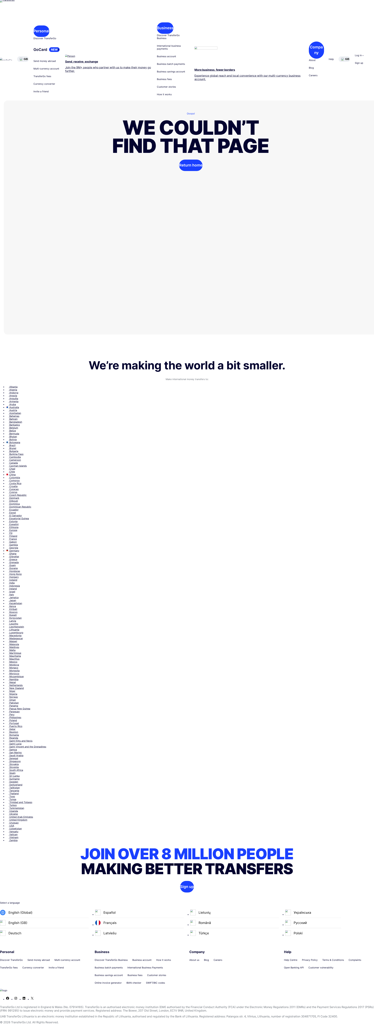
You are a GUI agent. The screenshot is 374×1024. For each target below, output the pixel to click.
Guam (12, 565)
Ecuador (14, 509)
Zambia (13, 840)
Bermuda (14, 433)
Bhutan (13, 436)
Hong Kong (15, 574)
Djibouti (13, 500)
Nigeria (13, 694)
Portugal (14, 723)
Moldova (14, 664)
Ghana (12, 553)
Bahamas (14, 416)
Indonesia (14, 585)
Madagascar (16, 638)
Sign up (187, 886)
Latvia (12, 620)
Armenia (13, 401)
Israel (12, 591)
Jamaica (14, 597)
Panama (13, 705)
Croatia (13, 486)
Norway (13, 696)
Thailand (14, 793)
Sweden (13, 781)
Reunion (13, 732)
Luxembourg (16, 632)
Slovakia (14, 764)
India (12, 582)
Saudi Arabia (16, 755)
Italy (11, 594)
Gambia (13, 544)
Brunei (12, 448)
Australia (14, 407)
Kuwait (13, 615)
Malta (12, 650)
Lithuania (14, 629)
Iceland (13, 579)
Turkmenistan (16, 808)
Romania (14, 734)
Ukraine (13, 813)
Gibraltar (14, 556)
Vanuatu (13, 831)
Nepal (12, 682)
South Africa (16, 770)
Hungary (14, 576)
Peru (11, 714)
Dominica (14, 503)
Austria (13, 410)
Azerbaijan (15, 413)
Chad (12, 468)
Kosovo (13, 612)
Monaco (13, 667)
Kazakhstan (15, 603)
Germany (14, 550)
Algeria (13, 389)
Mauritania (15, 655)
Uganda (13, 811)
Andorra (13, 392)
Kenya (12, 606)
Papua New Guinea (19, 708)
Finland (13, 536)
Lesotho (13, 623)
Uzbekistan (15, 828)
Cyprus (13, 492)
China (12, 474)
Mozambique (16, 676)
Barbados (14, 424)
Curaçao (14, 489)
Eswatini (14, 524)
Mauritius (14, 658)
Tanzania (14, 790)
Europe (13, 530)
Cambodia (15, 457)
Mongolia (14, 670)
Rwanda (13, 737)
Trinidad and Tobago (20, 802)
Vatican (13, 834)
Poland (13, 720)
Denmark (14, 497)
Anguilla (13, 398)
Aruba (12, 404)
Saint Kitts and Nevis (20, 740)
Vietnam (13, 837)
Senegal (13, 758)
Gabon (13, 541)
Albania (13, 386)
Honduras (14, 571)
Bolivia (13, 439)
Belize (12, 430)
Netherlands (16, 685)
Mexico (13, 661)
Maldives (14, 647)
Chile (12, 471)
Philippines (15, 717)
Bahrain (13, 418)
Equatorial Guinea (19, 518)
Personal (41, 31)
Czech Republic (18, 495)
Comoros (14, 480)
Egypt (12, 512)
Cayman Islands (18, 465)
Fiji (10, 533)
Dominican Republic (20, 506)
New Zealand (16, 688)
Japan (12, 600)
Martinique (15, 653)
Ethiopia (13, 527)
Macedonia (15, 635)
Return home (190, 165)
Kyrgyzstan (15, 617)
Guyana (13, 568)
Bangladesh (15, 421)
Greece (13, 559)
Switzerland (15, 784)
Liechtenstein (16, 626)
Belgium (13, 427)
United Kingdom (18, 819)
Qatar (12, 729)
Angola (13, 395)
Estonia (13, 521)
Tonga (12, 799)
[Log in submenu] (363, 55)
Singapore (15, 761)
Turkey (13, 805)
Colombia (14, 477)
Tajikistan (14, 787)
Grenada (14, 562)
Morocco (14, 673)
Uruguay (14, 822)
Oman (12, 699)
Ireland (13, 588)
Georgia (13, 547)
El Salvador (15, 515)
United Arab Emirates (21, 816)
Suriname (14, 778)
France (13, 538)
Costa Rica (15, 483)
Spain (12, 773)
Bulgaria (13, 451)
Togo (12, 796)
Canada (13, 462)
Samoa (13, 749)
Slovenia (14, 767)
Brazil (12, 445)
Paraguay (14, 711)
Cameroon (15, 459)
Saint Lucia (15, 743)
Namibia (13, 679)
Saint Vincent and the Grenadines (27, 746)
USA (11, 825)
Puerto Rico (15, 726)
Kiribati (13, 609)
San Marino (15, 752)
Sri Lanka (14, 775)
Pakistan (14, 702)
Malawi (13, 641)
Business (165, 28)
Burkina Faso (16, 454)
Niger (12, 691)
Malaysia (14, 644)
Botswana (14, 442)
